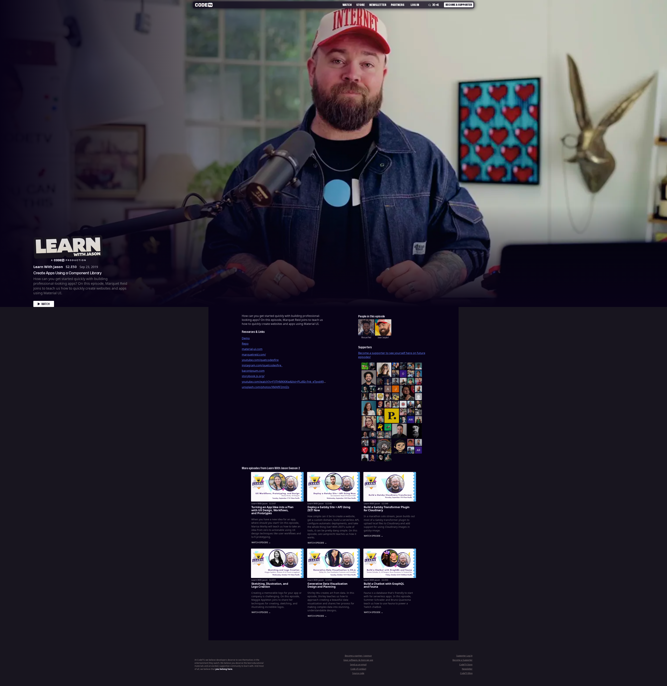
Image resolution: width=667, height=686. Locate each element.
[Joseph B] (395, 388)
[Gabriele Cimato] (403, 411)
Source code (358, 673)
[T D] (364, 366)
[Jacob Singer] (372, 388)
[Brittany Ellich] (368, 408)
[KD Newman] (364, 450)
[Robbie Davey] (418, 381)
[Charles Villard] (407, 392)
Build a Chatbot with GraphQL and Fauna (384, 585)
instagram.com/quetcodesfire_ (262, 365)
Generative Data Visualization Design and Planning (327, 585)
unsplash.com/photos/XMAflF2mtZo (265, 387)
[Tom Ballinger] (395, 381)
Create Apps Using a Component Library (67, 273)
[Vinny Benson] (384, 446)
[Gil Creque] (410, 442)
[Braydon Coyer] (364, 442)
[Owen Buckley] (380, 396)
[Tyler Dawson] (380, 434)
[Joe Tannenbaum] (418, 388)
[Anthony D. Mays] (418, 366)
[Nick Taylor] (410, 404)
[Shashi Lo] (418, 442)
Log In (415, 4)
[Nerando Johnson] (372, 450)
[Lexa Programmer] (380, 457)
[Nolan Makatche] (418, 373)
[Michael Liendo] (387, 427)
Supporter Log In (464, 655)
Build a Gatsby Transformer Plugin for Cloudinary (387, 508)
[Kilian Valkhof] (380, 381)
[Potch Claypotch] (380, 427)
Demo (246, 338)
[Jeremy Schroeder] (380, 388)
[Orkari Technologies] (403, 373)
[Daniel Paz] (410, 373)
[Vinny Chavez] (399, 446)
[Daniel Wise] (395, 366)
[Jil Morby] (418, 396)
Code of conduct (358, 668)
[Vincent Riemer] (372, 434)
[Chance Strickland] (403, 381)
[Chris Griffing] (380, 411)
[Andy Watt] (410, 419)
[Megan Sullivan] (418, 404)
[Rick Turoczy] (414, 431)
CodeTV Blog (466, 673)
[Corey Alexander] (380, 404)
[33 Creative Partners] (403, 404)
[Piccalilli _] (391, 415)
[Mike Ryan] (380, 419)
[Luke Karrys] (410, 450)
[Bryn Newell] (387, 457)
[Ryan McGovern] (372, 396)
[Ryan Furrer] (410, 381)
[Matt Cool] (410, 366)
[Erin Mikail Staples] (368, 423)
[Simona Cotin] (384, 370)
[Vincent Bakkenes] (364, 434)
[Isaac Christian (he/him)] (372, 442)
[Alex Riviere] (418, 419)
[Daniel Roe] (372, 457)
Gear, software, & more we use (358, 660)
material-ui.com (252, 349)
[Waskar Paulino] (368, 377)
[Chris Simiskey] (395, 396)
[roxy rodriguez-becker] (387, 396)
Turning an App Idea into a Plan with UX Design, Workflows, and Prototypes (272, 510)
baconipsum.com (253, 371)
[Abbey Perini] (387, 388)
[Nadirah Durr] (387, 381)
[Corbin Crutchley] (387, 404)
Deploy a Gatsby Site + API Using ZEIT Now (328, 508)
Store (360, 4)
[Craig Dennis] (395, 404)
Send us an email (358, 664)
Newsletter (377, 4)
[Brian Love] (372, 366)
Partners (397, 4)
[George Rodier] (410, 411)
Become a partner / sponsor (358, 655)
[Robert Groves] (399, 431)
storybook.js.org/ (253, 376)
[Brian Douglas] (403, 366)
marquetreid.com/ (254, 354)
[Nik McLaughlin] (364, 396)
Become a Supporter (459, 5)
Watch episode (260, 542)
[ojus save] (395, 373)
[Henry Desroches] (364, 457)
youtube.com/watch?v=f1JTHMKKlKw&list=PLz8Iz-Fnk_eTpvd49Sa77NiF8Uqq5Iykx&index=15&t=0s (305, 382)
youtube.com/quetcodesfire (260, 360)
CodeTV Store (465, 664)
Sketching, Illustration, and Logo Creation (269, 585)
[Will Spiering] (418, 411)
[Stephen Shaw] (387, 434)
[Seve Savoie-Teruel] (364, 388)
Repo (245, 344)
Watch (347, 4)
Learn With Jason (48, 266)
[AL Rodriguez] (418, 450)
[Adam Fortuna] (403, 419)
